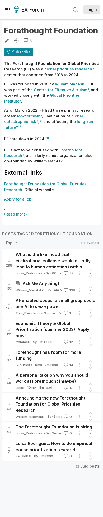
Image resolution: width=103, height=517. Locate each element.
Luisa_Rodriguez (29, 273)
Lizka (20, 388)
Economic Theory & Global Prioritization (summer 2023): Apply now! (52, 329)
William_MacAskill (30, 290)
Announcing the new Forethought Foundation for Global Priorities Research (50, 404)
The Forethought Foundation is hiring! (54, 426)
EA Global (23, 456)
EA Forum (32, 10)
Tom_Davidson (28, 313)
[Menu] (7, 9)
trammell (23, 342)
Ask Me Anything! (40, 283)
